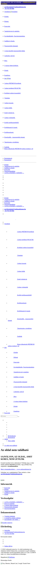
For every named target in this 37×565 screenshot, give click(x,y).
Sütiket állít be (8, 546)
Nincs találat (11, 441)
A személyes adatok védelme (12, 518)
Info (5, 347)
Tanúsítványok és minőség (11, 166)
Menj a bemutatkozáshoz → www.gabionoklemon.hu (16, 469)
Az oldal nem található (10, 445)
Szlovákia (7, 530)
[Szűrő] (18, 416)
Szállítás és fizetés (9, 168)
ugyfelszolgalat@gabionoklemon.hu (11, 474)
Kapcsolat (7, 169)
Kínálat (6, 164)
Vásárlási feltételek (9, 516)
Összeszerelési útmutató (11, 507)
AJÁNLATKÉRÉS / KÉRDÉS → (14, 173)
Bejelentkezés (8, 158)
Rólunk (6, 489)
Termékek (7, 224)
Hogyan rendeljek (9, 503)
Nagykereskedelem (9, 171)
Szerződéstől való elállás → (12, 519)
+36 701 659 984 (9, 533)
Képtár (6, 494)
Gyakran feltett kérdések (11, 505)
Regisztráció (7, 160)
